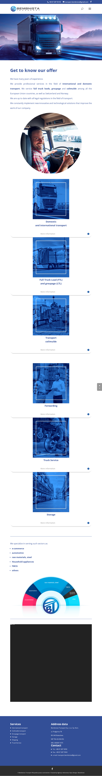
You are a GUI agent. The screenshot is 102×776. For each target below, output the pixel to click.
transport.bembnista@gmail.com (69, 755)
